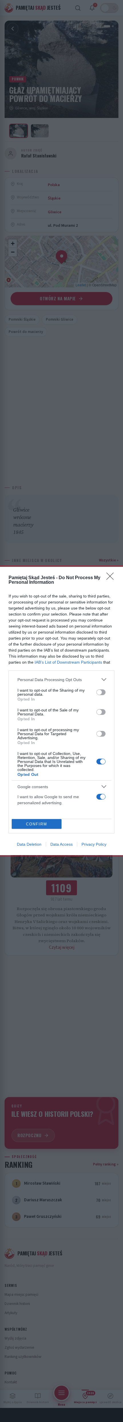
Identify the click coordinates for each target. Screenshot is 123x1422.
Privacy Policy (94, 844)
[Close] (111, 578)
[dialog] (61, 711)
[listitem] (61, 680)
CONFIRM (36, 824)
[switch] (101, 692)
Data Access (61, 844)
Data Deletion (29, 844)
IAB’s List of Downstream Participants (68, 662)
